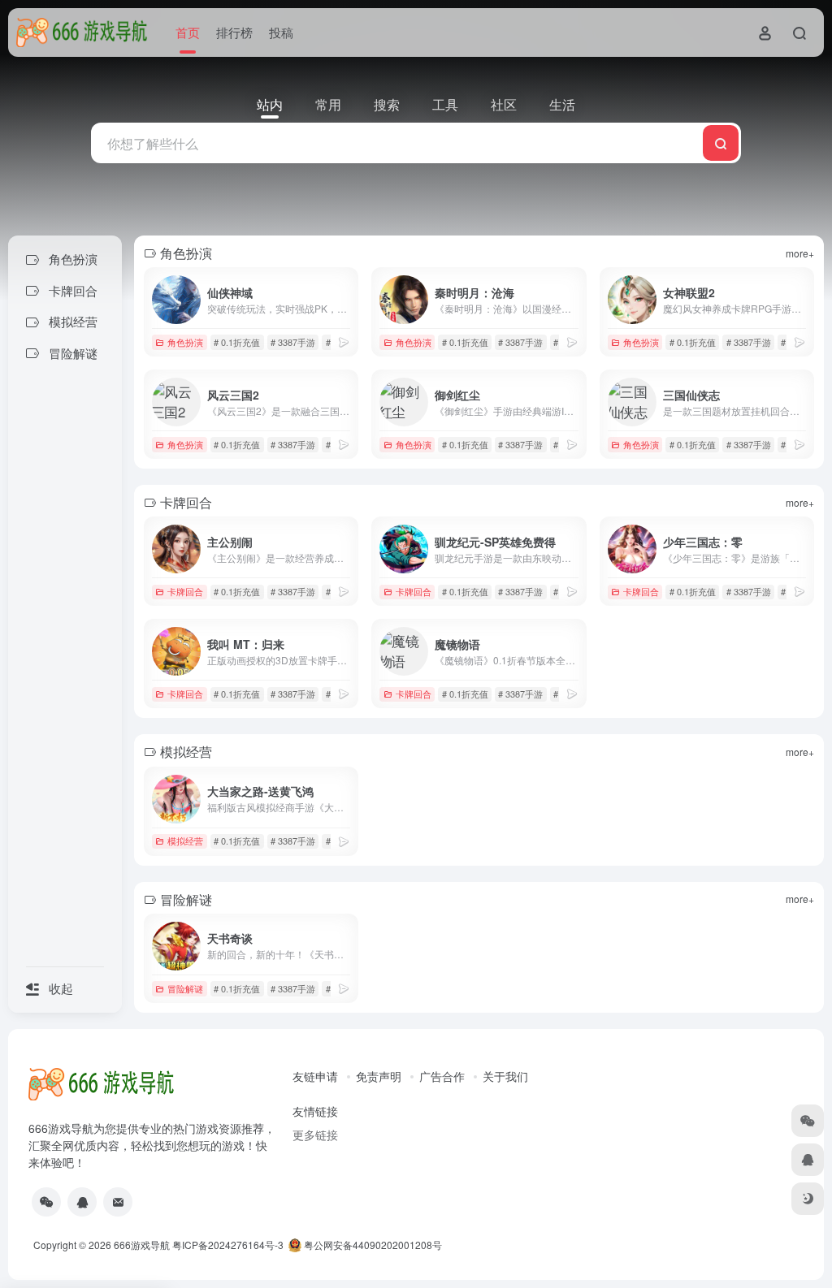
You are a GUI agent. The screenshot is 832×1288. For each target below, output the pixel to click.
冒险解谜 (185, 988)
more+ (800, 253)
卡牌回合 (185, 591)
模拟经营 (185, 840)
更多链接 (315, 1134)
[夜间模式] (807, 1198)
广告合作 (442, 1076)
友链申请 (315, 1076)
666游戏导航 (142, 1244)
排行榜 (234, 32)
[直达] (343, 341)
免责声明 (378, 1076)
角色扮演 (185, 341)
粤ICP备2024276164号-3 (228, 1244)
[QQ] (82, 1202)
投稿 (281, 32)
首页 (188, 32)
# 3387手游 (293, 341)
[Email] (117, 1202)
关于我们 (505, 1076)
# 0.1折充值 (237, 341)
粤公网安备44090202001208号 (371, 1244)
